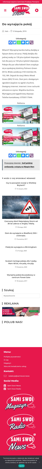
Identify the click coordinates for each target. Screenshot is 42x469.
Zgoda (21, 466)
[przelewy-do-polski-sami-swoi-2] (21, 114)
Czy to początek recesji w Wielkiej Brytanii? (21, 184)
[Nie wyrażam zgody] (39, 462)
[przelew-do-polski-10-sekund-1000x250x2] (21, 312)
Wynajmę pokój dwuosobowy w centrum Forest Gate (21, 276)
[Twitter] (15, 42)
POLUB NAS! (13, 322)
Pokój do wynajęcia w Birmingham (21, 247)
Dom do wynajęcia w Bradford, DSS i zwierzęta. (21, 234)
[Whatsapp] (19, 42)
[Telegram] (27, 42)
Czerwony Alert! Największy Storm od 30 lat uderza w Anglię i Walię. (21, 222)
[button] (5, 10)
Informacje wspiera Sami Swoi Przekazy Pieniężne (21, 2)
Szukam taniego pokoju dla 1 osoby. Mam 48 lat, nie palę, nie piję (21, 262)
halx (6, 31)
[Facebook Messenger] (23, 42)
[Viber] (31, 42)
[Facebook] (10, 42)
